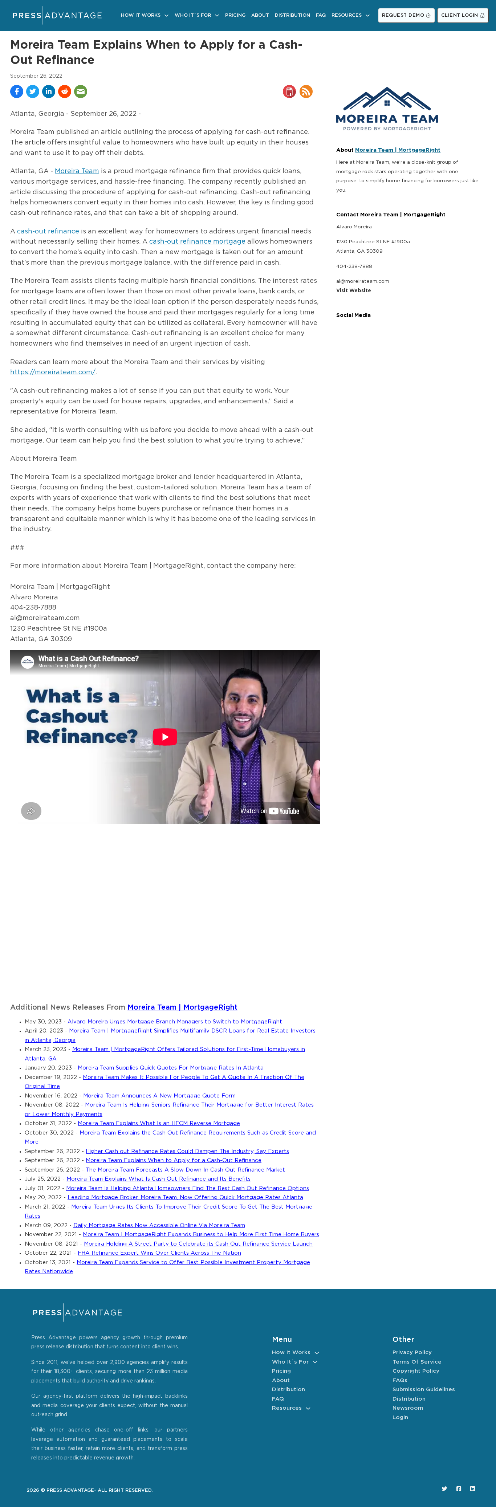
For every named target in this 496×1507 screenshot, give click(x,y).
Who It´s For (193, 15)
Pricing (235, 15)
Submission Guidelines (424, 1389)
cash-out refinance (48, 232)
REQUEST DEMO (403, 15)
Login (400, 1417)
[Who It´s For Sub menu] (217, 15)
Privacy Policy (412, 1352)
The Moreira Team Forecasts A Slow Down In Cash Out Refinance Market (185, 1170)
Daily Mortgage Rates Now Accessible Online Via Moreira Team (159, 1225)
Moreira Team (77, 171)
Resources (347, 15)
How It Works (140, 15)
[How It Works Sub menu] (166, 15)
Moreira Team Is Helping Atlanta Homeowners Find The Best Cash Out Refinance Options (187, 1188)
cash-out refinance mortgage (197, 242)
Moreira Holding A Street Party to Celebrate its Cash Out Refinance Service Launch (198, 1244)
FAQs (400, 1380)
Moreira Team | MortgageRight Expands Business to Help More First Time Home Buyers (201, 1234)
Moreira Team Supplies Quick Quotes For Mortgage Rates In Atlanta (171, 1068)
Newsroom (408, 1408)
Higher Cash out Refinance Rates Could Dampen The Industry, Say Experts (187, 1151)
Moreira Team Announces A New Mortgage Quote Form (159, 1095)
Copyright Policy (416, 1371)
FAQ (321, 15)
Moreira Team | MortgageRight (182, 1008)
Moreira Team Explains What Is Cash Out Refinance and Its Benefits (158, 1179)
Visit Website (353, 291)
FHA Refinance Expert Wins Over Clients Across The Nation (159, 1253)
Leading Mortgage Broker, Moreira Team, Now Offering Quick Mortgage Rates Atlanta (185, 1197)
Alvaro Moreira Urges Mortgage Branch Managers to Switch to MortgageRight (175, 1021)
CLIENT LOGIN (459, 15)
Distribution (292, 15)
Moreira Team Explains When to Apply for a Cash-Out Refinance (173, 1160)
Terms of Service (417, 1362)
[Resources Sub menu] (367, 15)
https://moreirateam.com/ (52, 372)
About (260, 15)
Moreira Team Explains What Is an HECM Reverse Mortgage (159, 1123)
